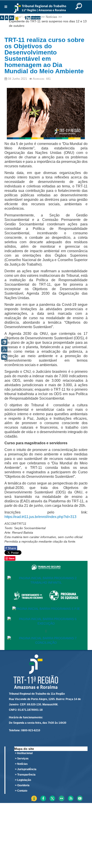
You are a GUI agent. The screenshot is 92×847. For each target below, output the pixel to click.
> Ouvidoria (22, 785)
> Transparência (25, 774)
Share (11, 548)
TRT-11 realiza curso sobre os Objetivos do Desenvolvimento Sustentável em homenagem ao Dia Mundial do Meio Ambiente (44, 55)
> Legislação (23, 780)
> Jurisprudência (25, 769)
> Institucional (24, 753)
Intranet (36, 17)
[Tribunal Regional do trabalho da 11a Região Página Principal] (40, 8)
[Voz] (4, 349)
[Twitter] (89, 796)
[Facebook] (88, 796)
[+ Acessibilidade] (4, 357)
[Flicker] (91, 796)
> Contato (21, 790)
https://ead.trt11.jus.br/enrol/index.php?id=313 (40, 517)
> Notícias (21, 763)
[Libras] (4, 342)
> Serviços (22, 758)
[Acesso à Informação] (25, 17)
